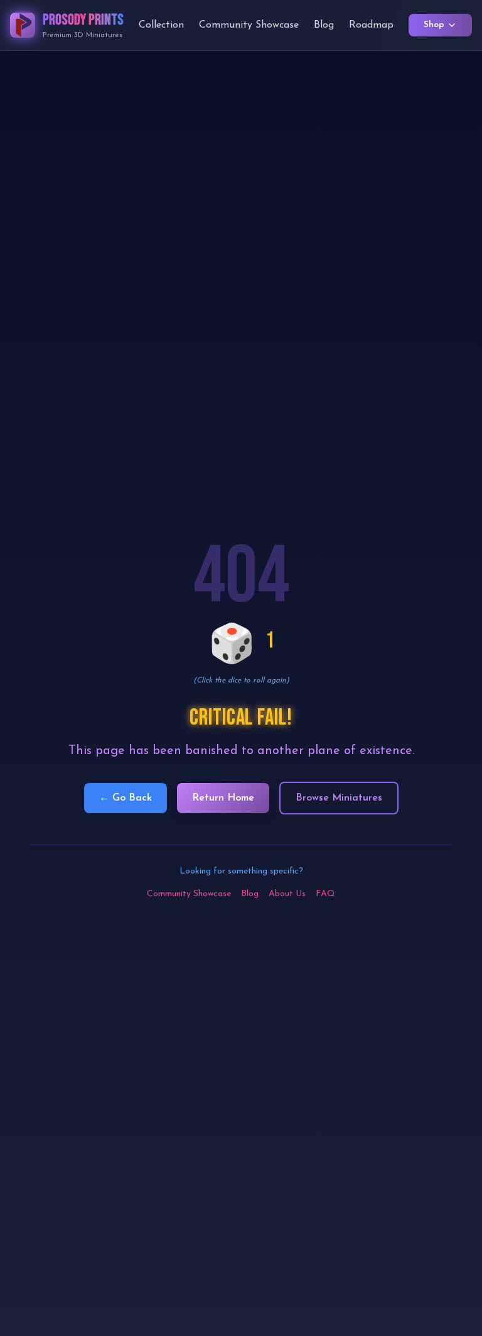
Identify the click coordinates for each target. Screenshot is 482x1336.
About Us (287, 894)
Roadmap (371, 25)
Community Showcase (249, 25)
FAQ (325, 894)
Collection (161, 25)
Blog (324, 25)
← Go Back (125, 798)
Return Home (223, 798)
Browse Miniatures (339, 798)
